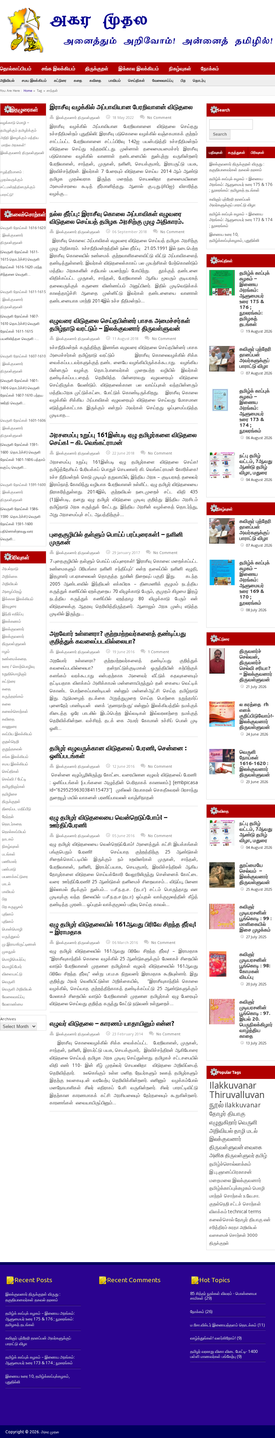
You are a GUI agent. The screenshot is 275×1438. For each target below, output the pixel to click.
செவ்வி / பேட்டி (14, 779)
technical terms (244, 1211)
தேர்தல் (8, 816)
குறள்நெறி (10, 741)
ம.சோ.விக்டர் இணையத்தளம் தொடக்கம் (223, 1325)
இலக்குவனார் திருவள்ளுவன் (78, 117)
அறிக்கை (9, 576)
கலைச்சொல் (221, 1219)
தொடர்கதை (12, 824)
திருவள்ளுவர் (240, 1155)
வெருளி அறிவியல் (17, 989)
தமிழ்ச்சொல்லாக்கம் (230, 1163)
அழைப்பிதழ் (12, 591)
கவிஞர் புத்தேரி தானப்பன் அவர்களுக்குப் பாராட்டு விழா (232, 202)
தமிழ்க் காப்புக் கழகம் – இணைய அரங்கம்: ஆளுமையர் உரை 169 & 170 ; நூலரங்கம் (254, 582)
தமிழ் (261, 1155)
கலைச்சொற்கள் (15, 711)
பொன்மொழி (12, 929)
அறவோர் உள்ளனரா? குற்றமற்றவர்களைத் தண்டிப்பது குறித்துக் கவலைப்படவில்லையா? (118, 637)
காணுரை (9, 726)
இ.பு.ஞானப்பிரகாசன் (230, 1171)
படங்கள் (8, 854)
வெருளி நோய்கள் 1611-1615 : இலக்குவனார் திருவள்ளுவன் (23, 299)
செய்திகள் (136, 80)
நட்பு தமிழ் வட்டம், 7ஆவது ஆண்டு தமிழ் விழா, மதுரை (255, 464)
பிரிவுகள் (257, 152)
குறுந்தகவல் (12, 749)
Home (27, 90)
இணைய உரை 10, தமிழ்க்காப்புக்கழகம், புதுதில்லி (234, 237)
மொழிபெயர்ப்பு (13, 959)
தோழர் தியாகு (249, 1219)
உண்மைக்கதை (14, 659)
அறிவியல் (7, 80)
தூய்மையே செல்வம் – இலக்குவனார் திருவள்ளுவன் (254, 873)
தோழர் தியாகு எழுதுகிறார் (227, 1117)
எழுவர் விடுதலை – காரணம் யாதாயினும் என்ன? (112, 1023)
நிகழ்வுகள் (180, 68)
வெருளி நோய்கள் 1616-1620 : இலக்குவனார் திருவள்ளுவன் (23, 235)
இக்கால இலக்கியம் (138, 68)
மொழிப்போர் (12, 966)
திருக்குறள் (96, 68)
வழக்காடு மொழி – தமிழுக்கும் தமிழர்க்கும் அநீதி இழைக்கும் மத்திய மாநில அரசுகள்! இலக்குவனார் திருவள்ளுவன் (22, 138)
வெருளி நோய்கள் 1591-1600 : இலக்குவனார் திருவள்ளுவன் (23, 492)
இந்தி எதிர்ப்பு (12, 614)
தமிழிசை (9, 794)
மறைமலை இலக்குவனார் (235, 1180)
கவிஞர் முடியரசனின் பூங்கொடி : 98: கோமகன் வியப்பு (254, 965)
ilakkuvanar (243, 1104)
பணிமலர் (9, 861)
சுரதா (233, 1227)
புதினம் (8, 914)
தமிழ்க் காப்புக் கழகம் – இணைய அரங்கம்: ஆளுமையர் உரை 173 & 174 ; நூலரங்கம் (240, 219)
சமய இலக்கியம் (34, 80)
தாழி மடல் (246, 1131)
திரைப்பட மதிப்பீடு (16, 809)
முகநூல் (8, 951)
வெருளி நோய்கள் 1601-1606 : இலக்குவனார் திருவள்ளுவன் (23, 427)
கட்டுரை (60, 80)
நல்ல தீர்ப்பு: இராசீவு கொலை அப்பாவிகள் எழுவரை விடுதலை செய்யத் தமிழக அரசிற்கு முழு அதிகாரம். (117, 217)
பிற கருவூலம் (12, 906)
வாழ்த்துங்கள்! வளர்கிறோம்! (213, 1338)
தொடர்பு (199, 80)
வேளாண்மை (12, 1004)
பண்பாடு (9, 869)
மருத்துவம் (11, 936)
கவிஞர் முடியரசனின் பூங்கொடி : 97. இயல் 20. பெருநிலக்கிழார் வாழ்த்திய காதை (256, 1019)
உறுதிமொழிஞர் (14, 674)
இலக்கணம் (11, 621)
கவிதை (95, 80)
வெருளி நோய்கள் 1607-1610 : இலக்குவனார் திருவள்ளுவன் (23, 363)
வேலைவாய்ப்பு (162, 80)
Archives (8, 1018)
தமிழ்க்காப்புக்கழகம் (230, 1188)
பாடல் (6, 884)
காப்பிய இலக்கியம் (17, 734)
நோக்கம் (210, 69)
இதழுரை (9, 606)
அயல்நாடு (10, 568)
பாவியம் (115, 80)
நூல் (216, 1104)
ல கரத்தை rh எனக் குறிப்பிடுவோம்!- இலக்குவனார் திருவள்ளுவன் (256, 715)
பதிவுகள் (216, 152)
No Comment (159, 117)
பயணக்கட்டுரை (15, 876)
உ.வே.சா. (251, 1195)
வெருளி (8, 981)
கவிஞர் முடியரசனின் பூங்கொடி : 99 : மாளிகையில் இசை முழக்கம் (255, 918)
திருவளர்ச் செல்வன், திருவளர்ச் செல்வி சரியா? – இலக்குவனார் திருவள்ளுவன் (255, 665)
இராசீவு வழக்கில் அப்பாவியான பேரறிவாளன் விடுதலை (121, 107)
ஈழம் (6, 651)
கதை (78, 80)
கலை (6, 704)
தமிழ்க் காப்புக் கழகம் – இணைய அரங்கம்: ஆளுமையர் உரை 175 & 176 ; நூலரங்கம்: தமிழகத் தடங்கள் (240, 184)
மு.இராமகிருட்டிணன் (19, 944)
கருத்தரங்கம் (12, 696)
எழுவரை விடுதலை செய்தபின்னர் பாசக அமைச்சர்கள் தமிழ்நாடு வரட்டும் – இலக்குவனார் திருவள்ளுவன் (120, 324)
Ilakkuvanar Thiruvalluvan (237, 1090)
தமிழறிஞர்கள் (13, 786)
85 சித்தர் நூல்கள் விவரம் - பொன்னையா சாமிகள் (223, 1296)
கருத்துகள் (236, 152)
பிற (183, 80)
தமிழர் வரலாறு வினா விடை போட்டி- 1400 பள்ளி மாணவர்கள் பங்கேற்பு (224, 1354)
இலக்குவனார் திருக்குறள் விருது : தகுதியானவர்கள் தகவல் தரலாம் (236, 167)
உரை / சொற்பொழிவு (18, 666)
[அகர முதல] (137, 51)
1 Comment (158, 651)
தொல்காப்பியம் (16, 68)
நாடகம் (8, 839)
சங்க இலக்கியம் (58, 68)
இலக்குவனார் (13, 629)
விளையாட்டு (12, 974)
